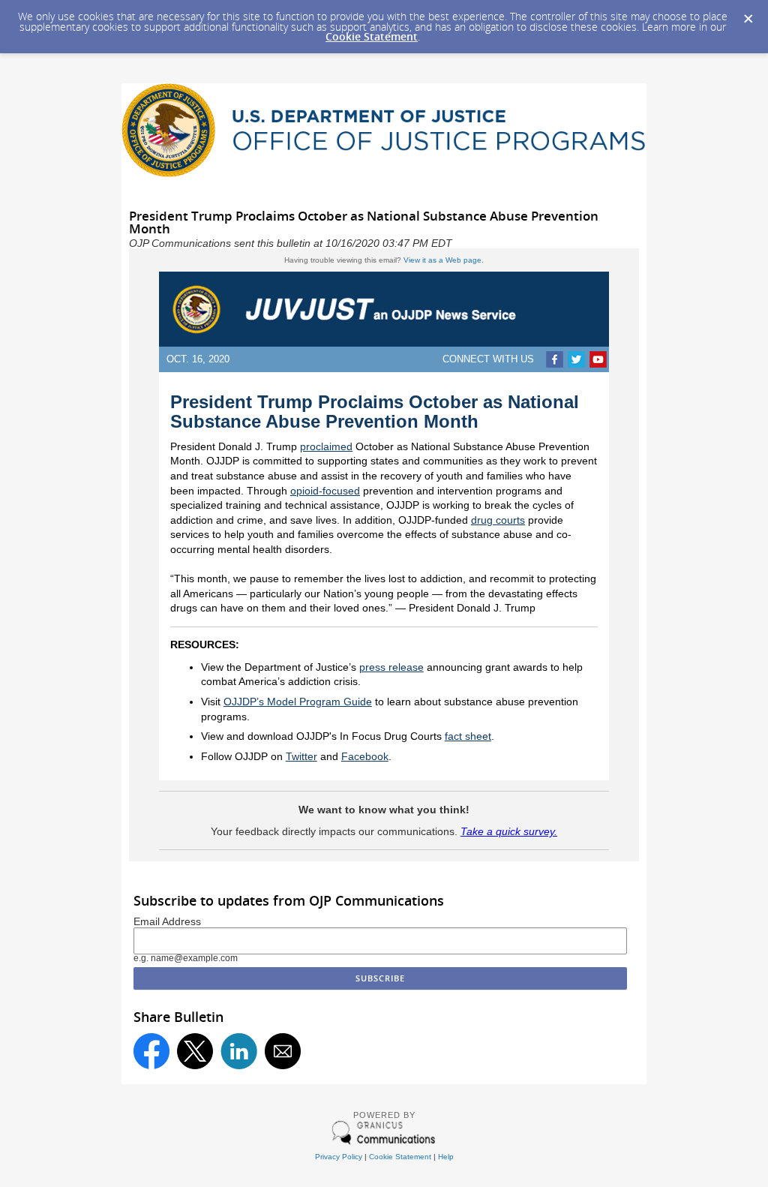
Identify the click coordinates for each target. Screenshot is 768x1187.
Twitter (301, 756)
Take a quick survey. (508, 831)
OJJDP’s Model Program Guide (298, 702)
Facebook (364, 756)
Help (446, 1156)
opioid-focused (325, 491)
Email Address (167, 921)
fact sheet (468, 736)
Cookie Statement (372, 36)
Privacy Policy (338, 1156)
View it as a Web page (443, 260)
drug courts (498, 520)
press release (391, 667)
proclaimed (326, 446)
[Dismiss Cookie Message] (748, 19)
